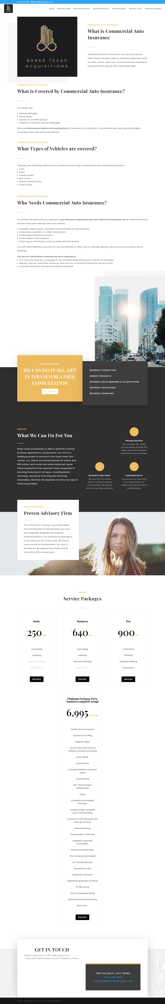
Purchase (36, 679)
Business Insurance (101, 9)
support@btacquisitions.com (113, 981)
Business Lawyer (119, 9)
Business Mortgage (153, 9)
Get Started (50, 391)
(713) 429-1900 (113, 977)
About (51, 9)
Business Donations (82, 9)
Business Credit (63, 9)
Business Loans (135, 9)
